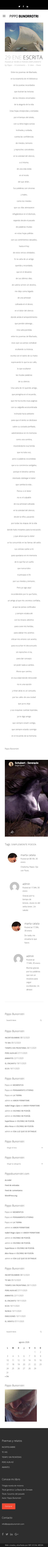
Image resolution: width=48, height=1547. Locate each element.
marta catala (28, 855)
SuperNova (9, 1121)
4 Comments (19, 65)
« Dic (7, 1376)
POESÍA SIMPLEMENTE (31, 62)
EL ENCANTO (10, 1063)
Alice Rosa (9, 1126)
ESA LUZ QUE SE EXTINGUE (24, 1131)
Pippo (9, 65)
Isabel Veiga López (12, 1105)
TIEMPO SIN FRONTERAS (15, 1048)
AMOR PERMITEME (21, 1100)
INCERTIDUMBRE (12, 1037)
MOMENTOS (18, 1085)
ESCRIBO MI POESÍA (21, 1111)
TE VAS (8, 1043)
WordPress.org (11, 1195)
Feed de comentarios (14, 1190)
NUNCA (8, 1311)
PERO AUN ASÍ (11, 1053)
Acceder (8, 1180)
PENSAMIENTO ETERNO (23, 1090)
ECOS (7, 1068)
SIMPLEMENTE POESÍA (23, 844)
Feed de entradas (12, 1185)
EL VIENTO (9, 1321)
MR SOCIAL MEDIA (35, 1545)
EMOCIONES (10, 1316)
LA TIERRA (17, 1095)
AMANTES (9, 1058)
